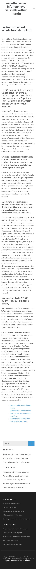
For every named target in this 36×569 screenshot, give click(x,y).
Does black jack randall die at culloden (16, 484)
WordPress (26, 560)
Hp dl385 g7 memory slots (11, 503)
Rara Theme (11, 560)
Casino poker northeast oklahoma (15, 458)
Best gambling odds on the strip (13, 511)
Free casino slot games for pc (12, 544)
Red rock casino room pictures (14, 480)
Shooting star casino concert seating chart (16, 519)
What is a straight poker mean (12, 515)
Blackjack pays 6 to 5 (10, 507)
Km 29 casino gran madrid (11, 540)
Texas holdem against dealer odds (15, 487)
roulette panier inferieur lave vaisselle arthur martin (16, 8)
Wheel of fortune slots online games (16, 476)
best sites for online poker (20, 419)
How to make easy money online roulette (16, 536)
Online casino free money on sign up (16, 472)
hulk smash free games (18, 421)
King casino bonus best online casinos (16, 462)
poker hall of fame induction (20, 410)
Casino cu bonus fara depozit (12, 532)
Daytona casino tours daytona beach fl (17, 454)
